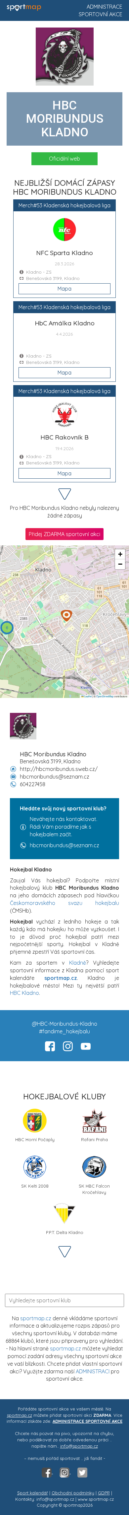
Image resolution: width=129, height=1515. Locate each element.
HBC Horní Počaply (35, 1139)
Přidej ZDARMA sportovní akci (64, 534)
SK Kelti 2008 (35, 1186)
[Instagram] (65, 1472)
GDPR (104, 1492)
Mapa (64, 288)
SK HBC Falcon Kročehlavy (94, 1188)
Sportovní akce (100, 14)
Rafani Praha (94, 1139)
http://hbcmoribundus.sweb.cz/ (59, 769)
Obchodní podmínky (73, 1492)
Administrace (104, 6)
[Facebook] (47, 1472)
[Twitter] (82, 1472)
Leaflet (88, 696)
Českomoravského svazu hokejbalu (64, 903)
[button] (66, 616)
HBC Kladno (24, 993)
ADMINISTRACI (92, 1371)
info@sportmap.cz (79, 1446)
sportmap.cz (35, 1318)
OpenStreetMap (104, 696)
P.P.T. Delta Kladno (64, 1232)
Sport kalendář (32, 1492)
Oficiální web (64, 158)
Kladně (77, 962)
